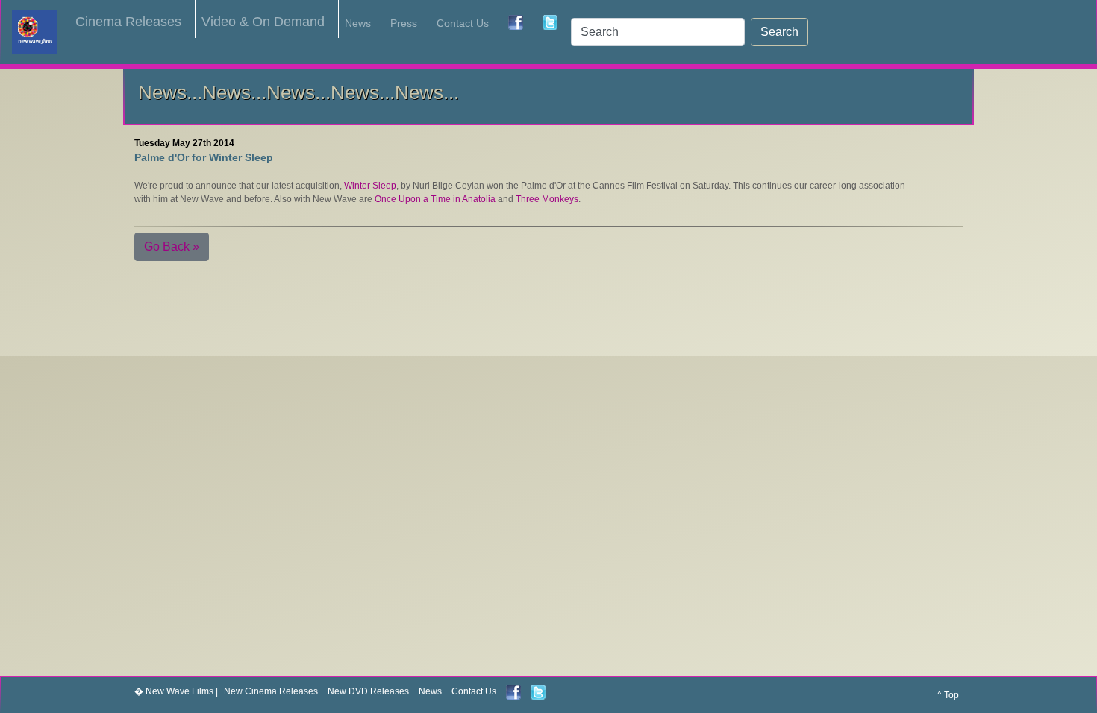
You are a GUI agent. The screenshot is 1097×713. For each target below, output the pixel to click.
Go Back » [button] (171, 246)
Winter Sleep (370, 185)
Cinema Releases (128, 21)
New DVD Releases (368, 691)
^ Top (948, 695)
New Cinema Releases (271, 691)
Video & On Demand (263, 21)
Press (403, 23)
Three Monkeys (547, 199)
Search (779, 31)
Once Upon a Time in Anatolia (435, 199)
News (358, 23)
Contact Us (463, 23)
